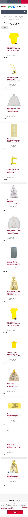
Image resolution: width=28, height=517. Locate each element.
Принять (15, 512)
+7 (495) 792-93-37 (22, 6)
